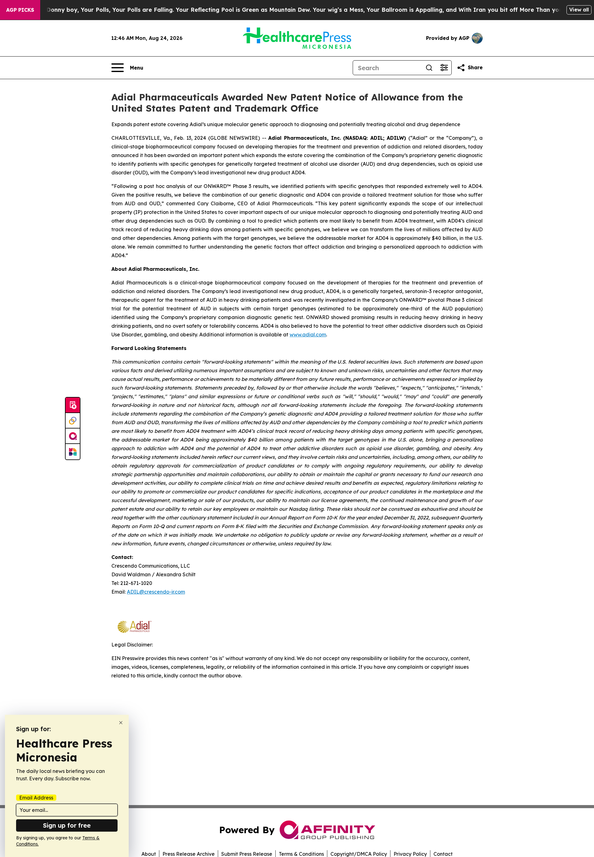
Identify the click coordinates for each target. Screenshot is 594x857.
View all (579, 9)
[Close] (121, 723)
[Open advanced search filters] (444, 68)
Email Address (36, 798)
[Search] (429, 68)
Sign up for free (67, 825)
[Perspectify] (73, 420)
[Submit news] (73, 405)
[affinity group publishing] (73, 436)
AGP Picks (20, 10)
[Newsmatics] (73, 451)
